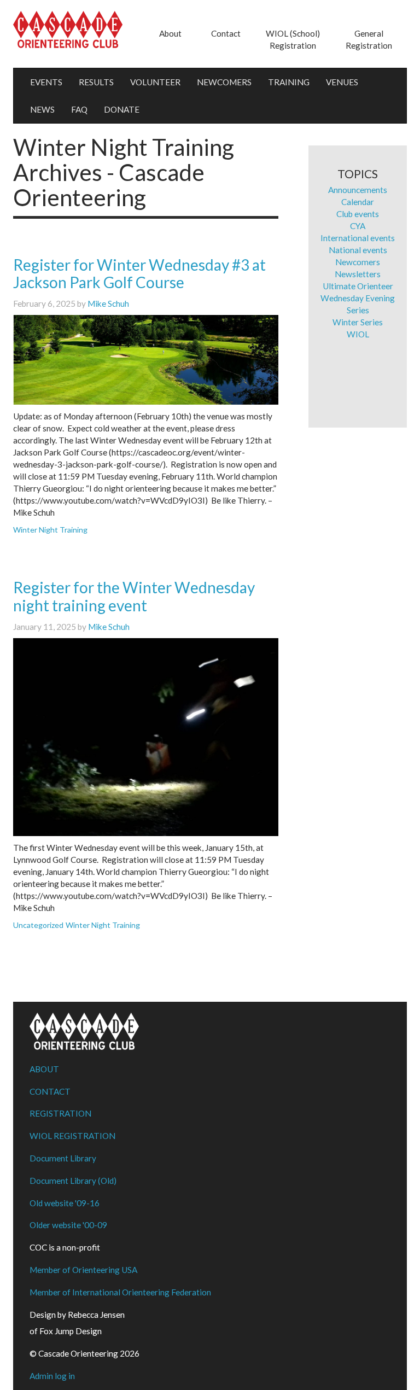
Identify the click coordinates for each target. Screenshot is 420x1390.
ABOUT (44, 1069)
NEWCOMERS (224, 82)
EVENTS (46, 82)
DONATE (121, 109)
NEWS (42, 109)
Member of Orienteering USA (83, 1270)
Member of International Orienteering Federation (120, 1292)
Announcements (357, 190)
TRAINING (289, 82)
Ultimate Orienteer (358, 286)
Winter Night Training (50, 529)
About (170, 33)
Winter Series (357, 322)
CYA (357, 226)
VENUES (342, 82)
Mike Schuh (108, 303)
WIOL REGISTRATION (72, 1136)
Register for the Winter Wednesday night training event (134, 596)
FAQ (79, 109)
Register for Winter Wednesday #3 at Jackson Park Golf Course (139, 273)
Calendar (357, 202)
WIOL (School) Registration (293, 39)
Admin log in (52, 1376)
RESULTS (96, 82)
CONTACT (50, 1091)
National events (358, 250)
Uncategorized (38, 925)
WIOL (358, 334)
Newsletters (358, 274)
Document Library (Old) (73, 1180)
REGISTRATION (60, 1113)
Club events (357, 214)
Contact (226, 33)
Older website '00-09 (68, 1225)
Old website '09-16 (65, 1203)
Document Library (63, 1158)
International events (357, 238)
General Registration (369, 39)
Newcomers (357, 262)
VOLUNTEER (155, 82)
